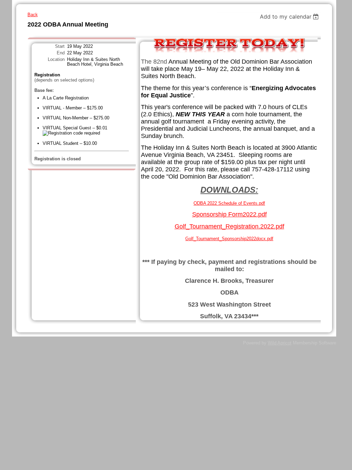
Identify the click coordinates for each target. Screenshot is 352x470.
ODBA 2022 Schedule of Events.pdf (229, 203)
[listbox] (290, 16)
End (61, 53)
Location (56, 59)
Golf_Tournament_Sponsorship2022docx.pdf (229, 238)
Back (33, 14)
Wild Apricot (280, 342)
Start (60, 46)
